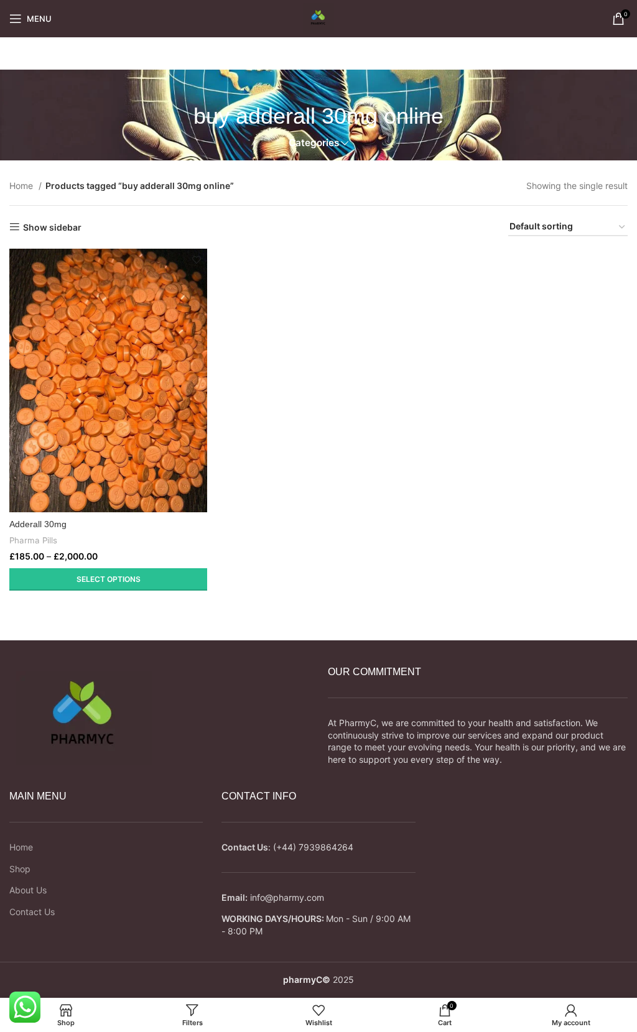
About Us (28, 890)
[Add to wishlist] (196, 259)
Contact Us (32, 911)
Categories (314, 142)
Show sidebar (52, 227)
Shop (19, 869)
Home (22, 185)
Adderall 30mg (38, 524)
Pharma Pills (33, 540)
